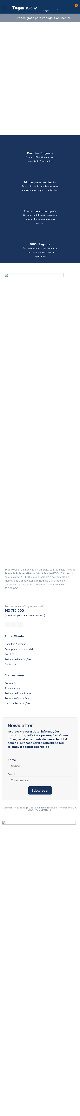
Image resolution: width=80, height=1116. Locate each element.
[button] (4, 8)
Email (11, 774)
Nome (12, 760)
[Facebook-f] (7, 624)
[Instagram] (14, 624)
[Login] (46, 6)
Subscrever (40, 790)
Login (46, 10)
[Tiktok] (20, 624)
